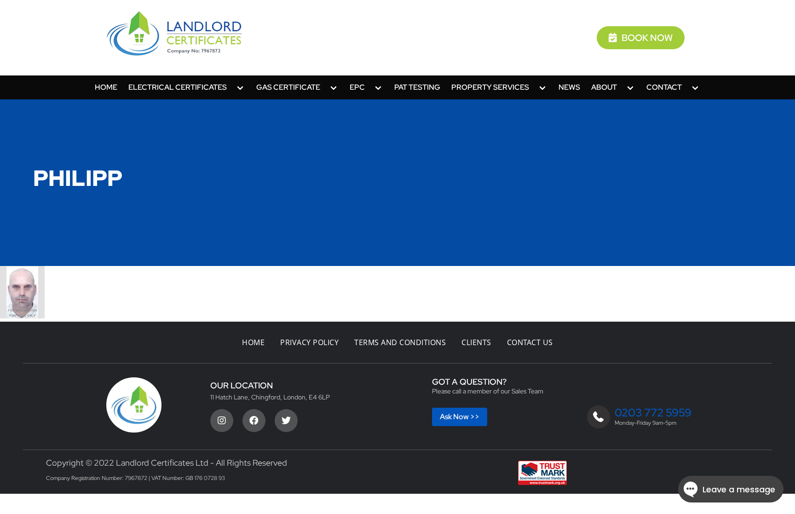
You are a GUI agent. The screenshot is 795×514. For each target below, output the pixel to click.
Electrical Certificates (177, 87)
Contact (664, 87)
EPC (357, 87)
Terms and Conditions (400, 342)
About (604, 87)
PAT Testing (417, 87)
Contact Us (530, 342)
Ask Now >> (459, 417)
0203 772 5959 (653, 412)
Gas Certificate (288, 87)
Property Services (490, 87)
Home (106, 87)
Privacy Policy (309, 342)
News (569, 87)
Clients (476, 342)
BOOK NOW (647, 38)
